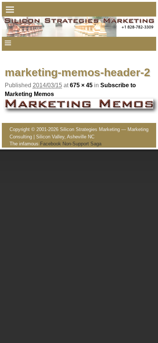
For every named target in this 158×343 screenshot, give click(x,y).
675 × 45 (81, 85)
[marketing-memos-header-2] (79, 104)
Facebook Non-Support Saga (70, 143)
